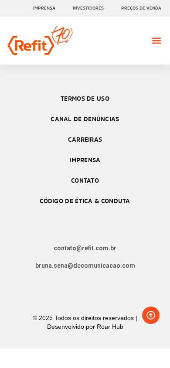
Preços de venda (141, 8)
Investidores (88, 8)
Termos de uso (85, 98)
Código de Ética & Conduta (85, 201)
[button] (156, 41)
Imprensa (44, 8)
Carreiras (85, 139)
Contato (85, 180)
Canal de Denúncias (85, 119)
